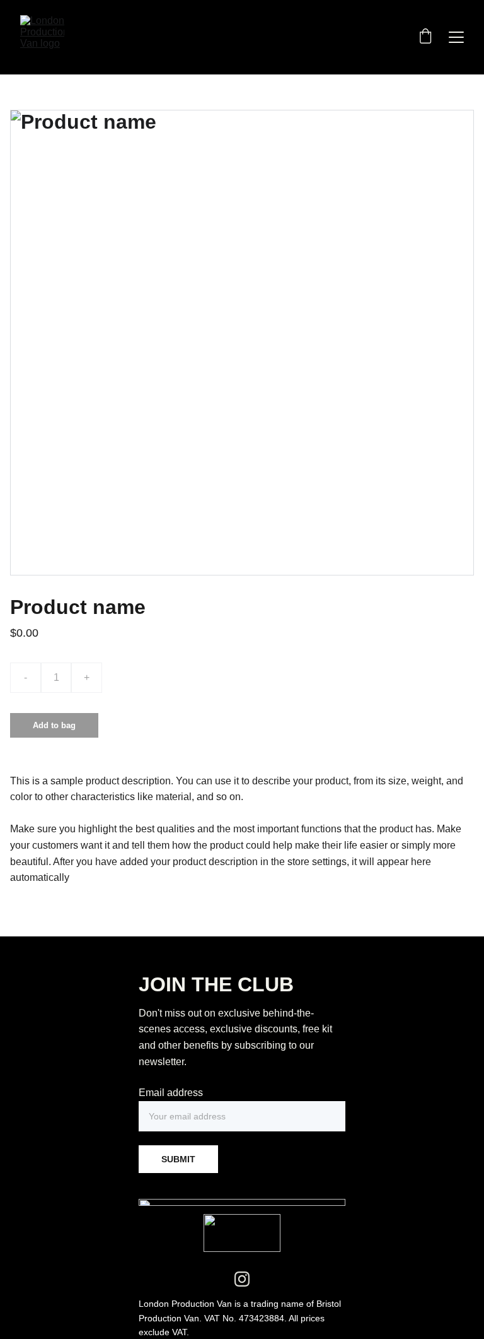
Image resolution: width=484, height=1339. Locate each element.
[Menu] (456, 37)
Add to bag (54, 725)
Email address (171, 1092)
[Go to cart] (425, 37)
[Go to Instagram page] (242, 1279)
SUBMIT (178, 1159)
